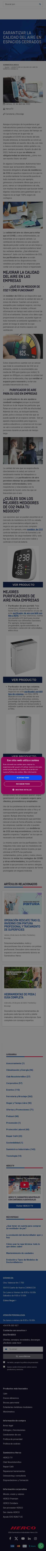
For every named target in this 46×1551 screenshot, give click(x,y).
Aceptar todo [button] (23, 778)
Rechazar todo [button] (23, 784)
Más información (30, 772)
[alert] (23, 775)
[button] (23, 789)
